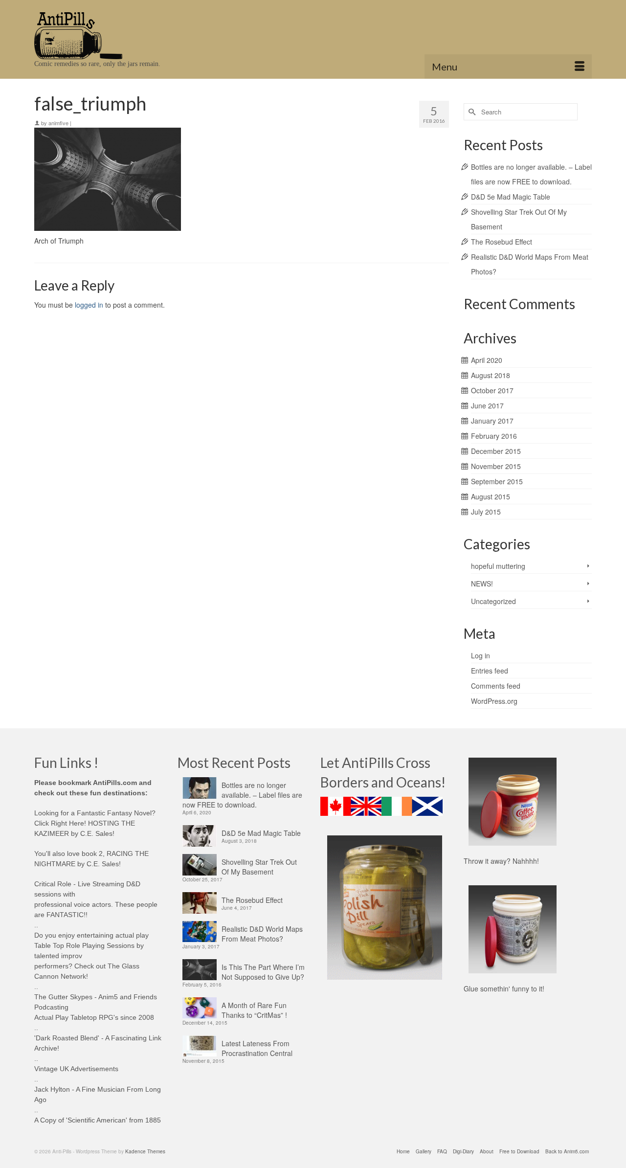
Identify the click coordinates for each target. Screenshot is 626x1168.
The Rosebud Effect (501, 242)
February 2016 (494, 436)
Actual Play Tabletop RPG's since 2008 (94, 1017)
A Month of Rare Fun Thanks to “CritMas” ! (254, 1010)
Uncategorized (493, 601)
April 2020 (486, 360)
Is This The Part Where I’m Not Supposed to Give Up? (263, 972)
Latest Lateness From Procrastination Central (257, 1048)
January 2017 (492, 421)
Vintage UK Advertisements (76, 1069)
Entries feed (489, 670)
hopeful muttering (498, 566)
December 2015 (496, 451)
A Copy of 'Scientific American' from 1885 (97, 1120)
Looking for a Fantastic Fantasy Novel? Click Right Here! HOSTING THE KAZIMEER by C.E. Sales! (95, 823)
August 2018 (490, 375)
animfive (58, 123)
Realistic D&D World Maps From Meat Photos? (262, 933)
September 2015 (497, 481)
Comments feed (495, 686)
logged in (89, 305)
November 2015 (496, 466)
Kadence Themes (145, 1151)
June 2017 (487, 405)
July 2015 (486, 512)
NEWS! (482, 583)
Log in (480, 655)
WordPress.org (494, 701)
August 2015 (490, 496)
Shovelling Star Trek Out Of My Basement (259, 866)
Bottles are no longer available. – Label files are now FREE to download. (242, 794)
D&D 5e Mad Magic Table (510, 197)
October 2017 (492, 390)
